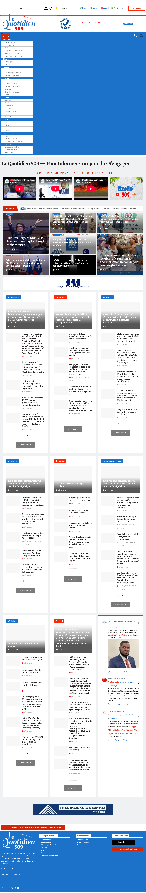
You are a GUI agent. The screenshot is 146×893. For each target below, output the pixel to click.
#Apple (133, 726)
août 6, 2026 (122, 385)
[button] (65, 34)
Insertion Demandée (12, 83)
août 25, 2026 (61, 326)
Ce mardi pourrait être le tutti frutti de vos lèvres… (80, 525)
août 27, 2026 (13, 326)
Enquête (8, 81)
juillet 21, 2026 (123, 418)
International (9, 45)
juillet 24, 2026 (123, 567)
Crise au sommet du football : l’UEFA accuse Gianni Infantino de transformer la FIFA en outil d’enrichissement (79, 765)
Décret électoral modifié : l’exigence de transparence (128, 536)
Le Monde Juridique (12, 86)
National (8, 48)
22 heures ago (12, 249)
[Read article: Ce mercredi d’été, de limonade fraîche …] (61, 514)
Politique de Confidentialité (11, 874)
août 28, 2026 (61, 490)
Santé (7, 114)
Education (8, 108)
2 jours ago (58, 249)
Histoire (8, 125)
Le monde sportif (11, 139)
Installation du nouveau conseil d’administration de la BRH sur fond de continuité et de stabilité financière (120, 318)
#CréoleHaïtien (119, 730)
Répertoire (9, 152)
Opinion (8, 89)
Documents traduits (12, 147)
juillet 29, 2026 (76, 773)
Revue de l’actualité (12, 53)
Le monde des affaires (13, 75)
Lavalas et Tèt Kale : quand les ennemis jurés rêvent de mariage (80, 336)
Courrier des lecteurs (12, 92)
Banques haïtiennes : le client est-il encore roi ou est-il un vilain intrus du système (72, 242)
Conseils (8, 100)
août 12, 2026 (27, 731)
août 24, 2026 (13, 490)
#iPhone (111, 730)
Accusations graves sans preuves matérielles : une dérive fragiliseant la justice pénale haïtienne (33, 519)
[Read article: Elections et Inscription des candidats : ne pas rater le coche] (13, 537)
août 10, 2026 (75, 342)
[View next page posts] (27, 435)
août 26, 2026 (27, 408)
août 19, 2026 (108, 326)
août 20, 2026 (27, 712)
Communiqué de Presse (14, 56)
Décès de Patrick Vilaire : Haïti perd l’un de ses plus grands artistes (33, 553)
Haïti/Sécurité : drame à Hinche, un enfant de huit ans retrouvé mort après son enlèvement (72, 263)
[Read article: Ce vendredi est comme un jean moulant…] (73, 479)
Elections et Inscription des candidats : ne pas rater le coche (32, 535)
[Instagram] (92, 23)
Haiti (6, 136)
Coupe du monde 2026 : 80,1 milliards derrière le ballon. (127, 411)
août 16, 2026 (27, 559)
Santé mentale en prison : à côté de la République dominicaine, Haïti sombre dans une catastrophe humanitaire (80, 406)
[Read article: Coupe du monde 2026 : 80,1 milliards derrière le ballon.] (108, 413)
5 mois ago (113, 625)
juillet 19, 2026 (76, 414)
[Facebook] (86, 23)
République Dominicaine (14, 51)
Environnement (10, 111)
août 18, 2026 (122, 366)
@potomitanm (131, 715)
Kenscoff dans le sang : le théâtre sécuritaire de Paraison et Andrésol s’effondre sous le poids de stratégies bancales (120, 260)
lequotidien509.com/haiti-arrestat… (120, 635)
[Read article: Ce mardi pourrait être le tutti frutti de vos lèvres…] (61, 527)
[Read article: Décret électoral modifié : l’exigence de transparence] (108, 538)
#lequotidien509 (113, 733)
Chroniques (9, 62)
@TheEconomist (127, 682)
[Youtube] (99, 23)
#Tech (135, 730)
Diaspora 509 (10, 42)
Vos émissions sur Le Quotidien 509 (73, 173)
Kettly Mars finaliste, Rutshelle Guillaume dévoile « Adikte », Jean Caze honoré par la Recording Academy (32, 723)
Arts (6, 122)
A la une (9, 214)
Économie (8, 70)
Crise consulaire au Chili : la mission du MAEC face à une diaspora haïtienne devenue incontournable (25, 263)
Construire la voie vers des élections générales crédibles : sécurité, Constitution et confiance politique (127, 578)
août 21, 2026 (75, 673)
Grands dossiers (11, 150)
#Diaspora (129, 730)
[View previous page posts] (23, 435)
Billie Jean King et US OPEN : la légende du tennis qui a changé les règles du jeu (25, 241)
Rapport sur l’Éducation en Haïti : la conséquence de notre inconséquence (80, 389)
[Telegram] (95, 23)
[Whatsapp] (83, 23)
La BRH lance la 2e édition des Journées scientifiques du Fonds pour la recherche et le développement (127, 395)
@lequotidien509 (129, 621)
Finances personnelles (13, 73)
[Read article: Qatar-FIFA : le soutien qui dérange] (61, 751)
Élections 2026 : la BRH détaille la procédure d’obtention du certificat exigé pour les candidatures (128, 376)
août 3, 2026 (75, 742)
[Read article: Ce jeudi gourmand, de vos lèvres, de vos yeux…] (61, 501)
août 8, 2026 (75, 359)
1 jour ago (58, 229)
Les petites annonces (85, 845)
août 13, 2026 (75, 548)
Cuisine (7, 103)
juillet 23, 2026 (76, 395)
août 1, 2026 (75, 753)
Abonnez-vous (137, 8)
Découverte (9, 106)
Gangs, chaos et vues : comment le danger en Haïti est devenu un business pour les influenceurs (79, 369)
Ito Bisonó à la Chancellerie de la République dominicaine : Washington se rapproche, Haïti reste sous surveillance (119, 220)
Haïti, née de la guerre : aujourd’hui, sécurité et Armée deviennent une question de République (24, 484)
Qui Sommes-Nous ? (9, 869)
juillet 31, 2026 (28, 748)
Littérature (9, 128)
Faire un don (128, 24)
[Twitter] (89, 23)
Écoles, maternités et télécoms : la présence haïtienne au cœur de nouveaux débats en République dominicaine (33, 367)
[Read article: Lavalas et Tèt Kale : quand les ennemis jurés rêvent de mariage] (61, 338)
